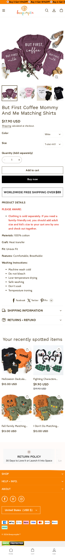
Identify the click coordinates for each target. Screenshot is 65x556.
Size (4, 143)
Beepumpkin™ (15, 534)
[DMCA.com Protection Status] (13, 545)
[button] (3, 10)
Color (5, 133)
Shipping (6, 125)
